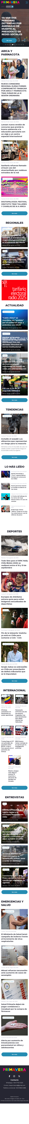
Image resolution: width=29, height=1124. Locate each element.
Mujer (4, 803)
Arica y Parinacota (7, 61)
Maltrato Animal (7, 416)
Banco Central (6, 377)
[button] (5, 44)
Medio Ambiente (7, 229)
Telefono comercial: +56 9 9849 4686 (14, 1088)
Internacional (20, 696)
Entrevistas (6, 825)
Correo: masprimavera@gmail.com (14, 1085)
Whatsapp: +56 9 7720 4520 (14, 1082)
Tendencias (19, 727)
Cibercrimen (6, 333)
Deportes (5, 574)
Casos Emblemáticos (8, 644)
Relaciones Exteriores (8, 311)
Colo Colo (5, 610)
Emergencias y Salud (8, 911)
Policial (5, 251)
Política (5, 355)
